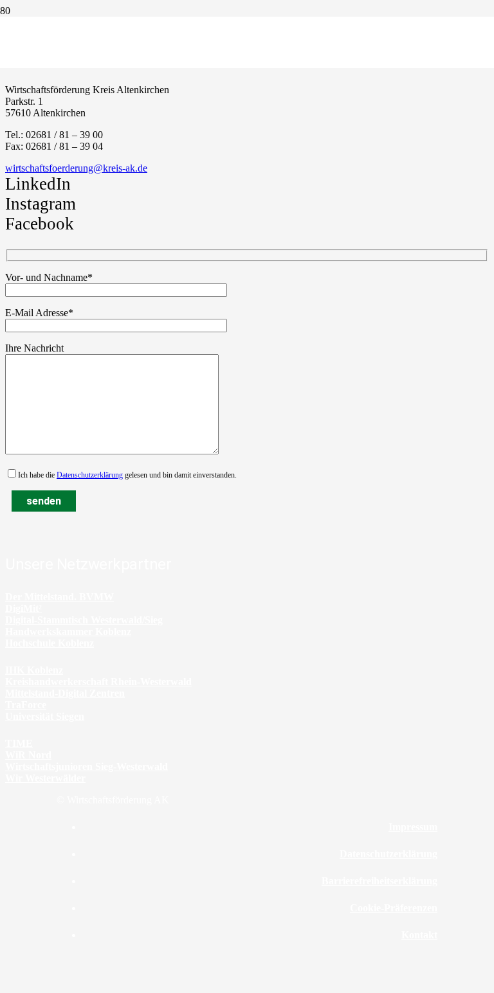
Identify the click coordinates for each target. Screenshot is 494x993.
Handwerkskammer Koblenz (68, 631)
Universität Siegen (44, 716)
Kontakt (419, 934)
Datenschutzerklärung (90, 474)
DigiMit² (23, 608)
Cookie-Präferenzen (393, 907)
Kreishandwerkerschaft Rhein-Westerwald (98, 681)
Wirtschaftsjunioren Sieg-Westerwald (86, 766)
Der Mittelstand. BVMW (59, 596)
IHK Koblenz (34, 670)
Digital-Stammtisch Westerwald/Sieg (84, 619)
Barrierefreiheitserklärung (379, 880)
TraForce (25, 704)
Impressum (413, 826)
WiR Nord (28, 754)
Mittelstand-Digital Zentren (65, 693)
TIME (19, 743)
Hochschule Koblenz (49, 643)
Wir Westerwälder (45, 778)
